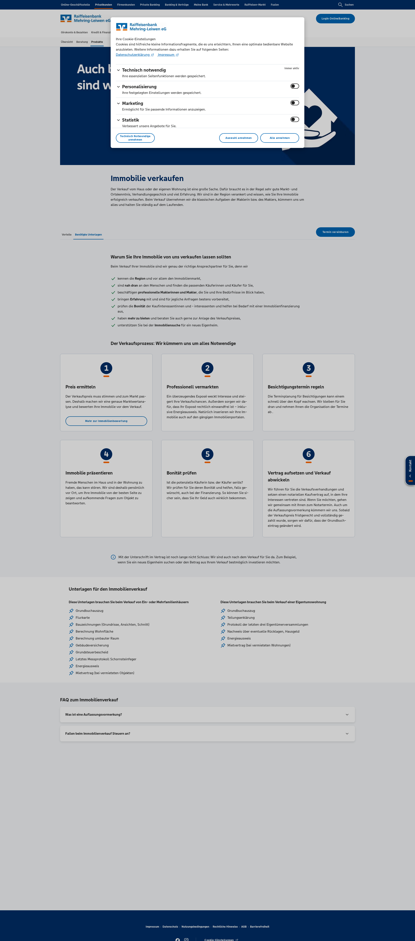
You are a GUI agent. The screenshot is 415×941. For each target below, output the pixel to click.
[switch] (294, 86)
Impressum (166, 55)
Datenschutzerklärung (133, 55)
